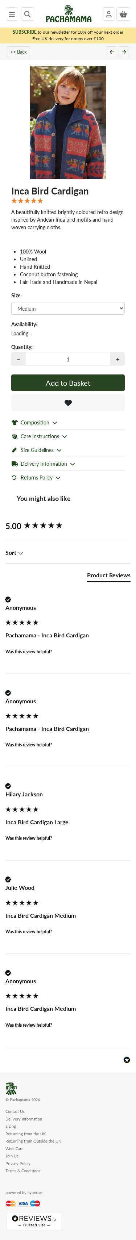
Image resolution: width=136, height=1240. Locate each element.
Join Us (11, 1156)
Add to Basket (68, 383)
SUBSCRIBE (25, 32)
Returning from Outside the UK (33, 1141)
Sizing (10, 1126)
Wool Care (14, 1148)
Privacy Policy (17, 1163)
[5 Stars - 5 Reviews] (68, 201)
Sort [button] (11, 553)
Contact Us (15, 1111)
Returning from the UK (25, 1133)
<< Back (18, 51)
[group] (68, 526)
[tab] (109, 576)
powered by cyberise (23, 1192)
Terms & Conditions (22, 1170)
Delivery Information (23, 1119)
